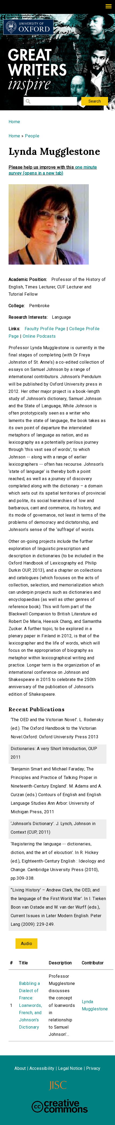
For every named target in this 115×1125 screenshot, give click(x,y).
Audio (26, 943)
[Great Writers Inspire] (28, 27)
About (20, 1068)
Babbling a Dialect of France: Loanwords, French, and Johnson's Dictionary (30, 1005)
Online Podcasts (39, 336)
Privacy (93, 1068)
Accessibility (42, 1068)
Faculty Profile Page (45, 328)
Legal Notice (70, 1068)
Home (14, 121)
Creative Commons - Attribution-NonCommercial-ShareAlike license (60, 1106)
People (32, 135)
